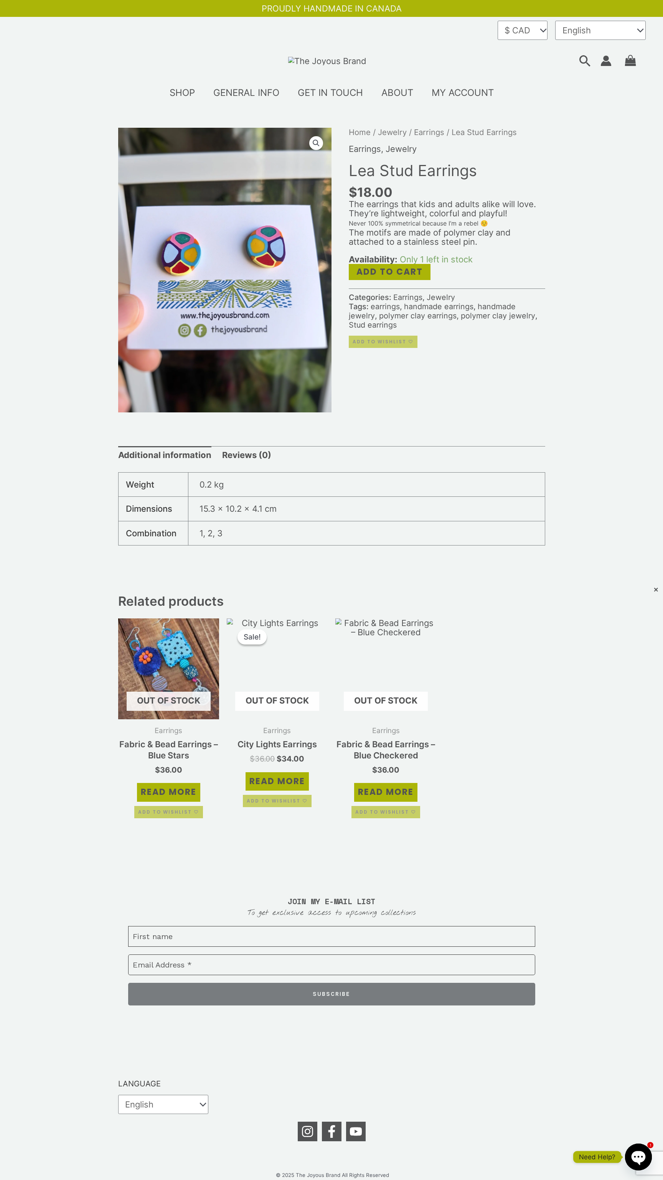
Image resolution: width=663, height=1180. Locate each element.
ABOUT (397, 92)
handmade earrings (438, 306)
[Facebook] (331, 1131)
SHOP (182, 92)
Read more (168, 792)
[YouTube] (356, 1131)
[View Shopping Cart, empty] (630, 60)
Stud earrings (373, 325)
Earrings (429, 132)
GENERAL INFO (246, 92)
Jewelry (392, 132)
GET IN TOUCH (330, 92)
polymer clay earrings (418, 315)
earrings (385, 306)
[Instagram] (307, 1131)
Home (360, 132)
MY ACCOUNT (463, 92)
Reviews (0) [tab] (246, 455)
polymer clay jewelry (498, 315)
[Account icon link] (606, 60)
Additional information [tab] (164, 455)
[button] (585, 61)
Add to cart (389, 272)
